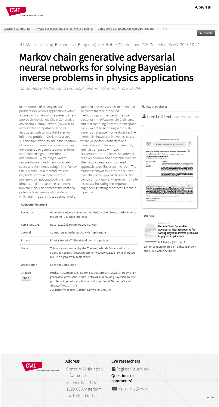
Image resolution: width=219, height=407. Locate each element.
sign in (205, 7)
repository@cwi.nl (133, 388)
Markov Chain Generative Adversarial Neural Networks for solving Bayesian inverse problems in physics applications (178, 231)
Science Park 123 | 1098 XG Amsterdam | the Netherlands (85, 389)
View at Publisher (156, 107)
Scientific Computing (17, 29)
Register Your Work (132, 369)
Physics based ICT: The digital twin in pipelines (64, 29)
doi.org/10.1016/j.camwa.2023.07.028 (73, 224)
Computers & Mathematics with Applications (126, 29)
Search (207, 33)
